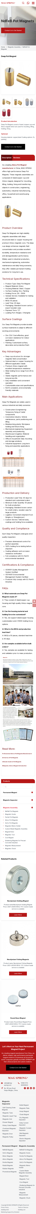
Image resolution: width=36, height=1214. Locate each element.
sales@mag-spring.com (8, 1084)
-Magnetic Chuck (24, 1198)
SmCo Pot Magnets (11, 823)
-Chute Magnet (24, 1114)
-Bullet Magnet (24, 1105)
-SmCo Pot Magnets (25, 1162)
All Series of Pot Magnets (10, 757)
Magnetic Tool (10, 835)
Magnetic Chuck (10, 848)
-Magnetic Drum (7, 1134)
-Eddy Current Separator (23, 1124)
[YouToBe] (34, 1088)
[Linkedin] (31, 1088)
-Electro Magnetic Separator (25, 1140)
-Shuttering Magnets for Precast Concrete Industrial (27, 1187)
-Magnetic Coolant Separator (25, 1129)
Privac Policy (5, 1207)
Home (3, 47)
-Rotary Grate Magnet (9, 1125)
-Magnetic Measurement (23, 1194)
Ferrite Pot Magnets (11, 817)
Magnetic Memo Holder (13, 826)
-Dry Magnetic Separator (23, 1119)
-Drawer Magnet (7, 1122)
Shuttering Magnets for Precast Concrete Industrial (15, 842)
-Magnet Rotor (24, 1176)
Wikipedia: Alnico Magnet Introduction (14, 766)
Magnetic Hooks (10, 814)
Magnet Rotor (9, 832)
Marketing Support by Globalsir (10, 1212)
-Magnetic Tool (24, 1179)
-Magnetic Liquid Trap (9, 1116)
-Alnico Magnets (7, 1159)
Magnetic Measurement (13, 845)
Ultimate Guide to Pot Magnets (11, 761)
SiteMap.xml (21, 1209)
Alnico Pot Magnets (11, 820)
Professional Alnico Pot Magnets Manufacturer (17, 753)
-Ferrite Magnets (7, 1162)
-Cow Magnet (23, 1182)
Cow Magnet (9, 837)
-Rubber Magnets (8, 1168)
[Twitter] (28, 1088)
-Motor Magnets (7, 1156)
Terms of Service (23, 1207)
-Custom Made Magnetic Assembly (25, 1172)
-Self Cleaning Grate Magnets (9, 1109)
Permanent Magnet (10, 792)
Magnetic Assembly (14, 47)
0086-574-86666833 (24, 1084)
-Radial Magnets (7, 1165)
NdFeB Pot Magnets (11, 811)
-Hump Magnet (24, 1111)
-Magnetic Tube (7, 1113)
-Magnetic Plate (24, 1108)
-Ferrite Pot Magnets (25, 1156)
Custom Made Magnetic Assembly (16, 829)
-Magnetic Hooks (24, 1153)
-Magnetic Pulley (7, 1137)
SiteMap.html (5, 1209)
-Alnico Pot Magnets (25, 1159)
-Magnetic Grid (7, 1119)
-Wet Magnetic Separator (24, 1134)
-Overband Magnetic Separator (9, 1129)
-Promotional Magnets (9, 1172)
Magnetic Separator (10, 800)
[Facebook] (25, 1088)
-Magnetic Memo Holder (24, 1166)
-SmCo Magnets (7, 1153)
